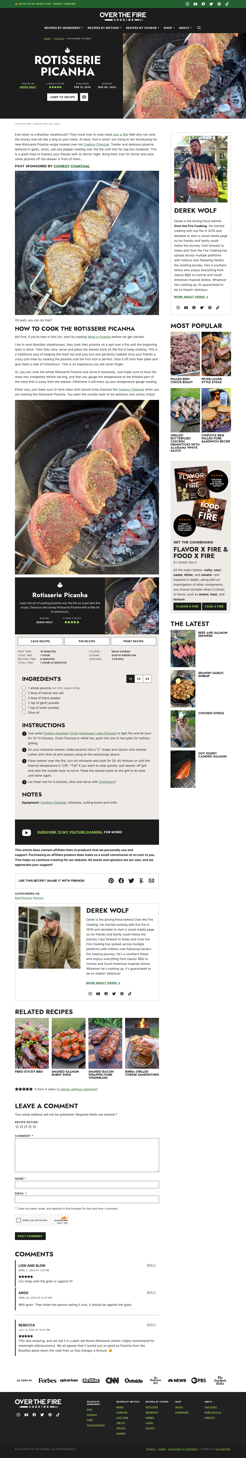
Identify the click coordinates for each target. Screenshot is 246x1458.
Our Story (211, 1407)
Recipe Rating (26, 1122)
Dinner (150, 1417)
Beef (89, 1409)
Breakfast (152, 1412)
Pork (90, 1420)
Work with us (213, 1412)
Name (20, 1178)
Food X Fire (214, 606)
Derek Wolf (28, 87)
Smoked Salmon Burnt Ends (65, 1073)
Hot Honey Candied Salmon (212, 755)
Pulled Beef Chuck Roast (182, 380)
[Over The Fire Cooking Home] (123, 16)
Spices (179, 1407)
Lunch (149, 1423)
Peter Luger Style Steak (212, 380)
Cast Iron (122, 1417)
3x (147, 678)
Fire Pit (120, 1423)
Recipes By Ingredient (62, 28)
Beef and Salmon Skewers (212, 634)
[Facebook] (203, 4)
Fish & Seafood (96, 1425)
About (184, 28)
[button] (50, 87)
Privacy (150, 1449)
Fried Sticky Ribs (29, 1071)
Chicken (92, 1414)
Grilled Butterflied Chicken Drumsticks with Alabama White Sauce (185, 443)
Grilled (120, 1428)
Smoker (121, 1433)
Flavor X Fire (187, 606)
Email (21, 1193)
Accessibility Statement (183, 1449)
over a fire (120, 134)
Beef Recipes (23, 898)
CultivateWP (223, 1449)
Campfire (122, 1412)
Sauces (150, 1428)
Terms (162, 1449)
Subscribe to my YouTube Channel (70, 832)
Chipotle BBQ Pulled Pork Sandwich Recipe (216, 438)
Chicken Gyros (211, 713)
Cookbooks (182, 1412)
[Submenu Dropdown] (82, 28)
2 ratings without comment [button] (77, 1089)
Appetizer (152, 1407)
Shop (168, 28)
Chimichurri (107, 782)
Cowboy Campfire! (64, 4)
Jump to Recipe (62, 97)
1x (130, 678)
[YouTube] (195, 4)
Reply (151, 1265)
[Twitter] (211, 4)
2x (139, 678)
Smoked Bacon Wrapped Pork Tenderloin (101, 1074)
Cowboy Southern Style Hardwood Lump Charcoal (79, 733)
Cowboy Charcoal (96, 144)
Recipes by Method (103, 28)
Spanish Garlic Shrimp (211, 674)
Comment (24, 1136)
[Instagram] (187, 4)
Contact (210, 1417)
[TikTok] (227, 4)
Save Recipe (40, 641)
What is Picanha (99, 337)
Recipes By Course (141, 28)
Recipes (59, 38)
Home (47, 38)
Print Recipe (133, 641)
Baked (120, 1407)
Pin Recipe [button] (87, 641)
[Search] (199, 27)
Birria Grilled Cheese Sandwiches (142, 1073)
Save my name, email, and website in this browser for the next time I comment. (68, 1208)
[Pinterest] (219, 4)
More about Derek (101, 983)
